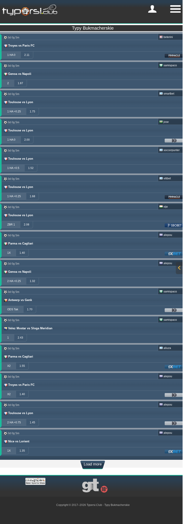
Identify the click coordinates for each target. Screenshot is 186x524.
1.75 (32, 111)
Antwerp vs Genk (20, 300)
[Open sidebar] (179, 268)
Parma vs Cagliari (20, 243)
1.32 (32, 281)
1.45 (32, 422)
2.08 (26, 224)
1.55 (22, 366)
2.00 (27, 139)
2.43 (20, 337)
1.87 (20, 83)
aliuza (167, 348)
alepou (168, 235)
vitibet (167, 178)
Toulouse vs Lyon (20, 102)
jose (166, 121)
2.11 (26, 55)
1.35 (22, 450)
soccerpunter (172, 150)
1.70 (29, 309)
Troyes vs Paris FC (21, 45)
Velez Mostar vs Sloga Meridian (30, 328)
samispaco (170, 65)
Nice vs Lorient (18, 441)
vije (166, 206)
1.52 (31, 168)
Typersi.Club (94, 505)
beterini (168, 37)
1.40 (22, 252)
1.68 (32, 196)
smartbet (169, 93)
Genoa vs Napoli (19, 74)
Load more (93, 464)
